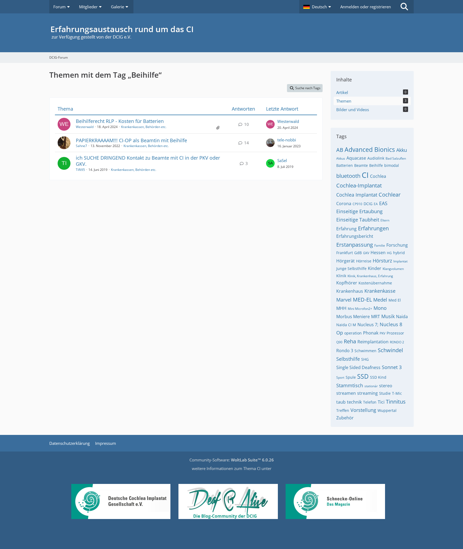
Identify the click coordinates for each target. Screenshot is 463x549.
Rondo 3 (344, 351)
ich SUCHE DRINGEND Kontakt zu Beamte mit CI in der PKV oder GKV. (148, 161)
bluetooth (348, 175)
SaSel (282, 160)
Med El (395, 300)
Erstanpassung (354, 244)
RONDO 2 (397, 342)
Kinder (374, 268)
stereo (385, 386)
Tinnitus (396, 401)
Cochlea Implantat (356, 194)
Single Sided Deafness (358, 367)
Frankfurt (344, 252)
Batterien (344, 165)
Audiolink (375, 158)
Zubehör (345, 418)
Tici (381, 402)
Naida (402, 316)
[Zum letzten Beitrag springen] (270, 124)
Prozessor (395, 333)
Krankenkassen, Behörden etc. (143, 127)
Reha (350, 341)
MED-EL (362, 299)
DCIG (368, 203)
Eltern (384, 220)
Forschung (397, 245)
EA (376, 204)
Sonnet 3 (392, 367)
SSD (363, 376)
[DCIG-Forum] (231, 32)
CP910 (357, 204)
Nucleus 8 (391, 324)
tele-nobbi (286, 139)
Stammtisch (349, 385)
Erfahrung (346, 229)
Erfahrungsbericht (354, 236)
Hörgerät (345, 261)
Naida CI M (346, 324)
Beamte (361, 165)
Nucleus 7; (367, 325)
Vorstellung (363, 410)
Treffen (342, 410)
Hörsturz (382, 260)
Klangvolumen (393, 268)
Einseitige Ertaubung (359, 211)
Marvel (344, 299)
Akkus (340, 158)
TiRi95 (80, 169)
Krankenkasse (379, 291)
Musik (388, 316)
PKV (382, 333)
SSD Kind (378, 377)
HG (389, 253)
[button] (317, 6)
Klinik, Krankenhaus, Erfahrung (370, 276)
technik (354, 402)
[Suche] (404, 6)
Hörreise (363, 261)
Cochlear (390, 194)
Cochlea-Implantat (359, 185)
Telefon (369, 402)
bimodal (391, 165)
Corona (343, 203)
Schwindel (390, 350)
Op (339, 332)
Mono (380, 308)
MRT (375, 316)
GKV (366, 253)
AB (339, 149)
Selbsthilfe (348, 359)
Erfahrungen (373, 228)
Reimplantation (373, 342)
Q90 (339, 342)
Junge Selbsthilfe (351, 268)
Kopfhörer (346, 283)
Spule (351, 377)
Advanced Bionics (370, 149)
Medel (380, 299)
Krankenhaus (349, 291)
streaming (367, 393)
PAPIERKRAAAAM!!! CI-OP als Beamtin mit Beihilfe (131, 140)
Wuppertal (387, 410)
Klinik (341, 275)
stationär (371, 386)
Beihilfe (376, 165)
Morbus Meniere (353, 316)
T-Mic (397, 393)
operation (353, 333)
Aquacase (356, 158)
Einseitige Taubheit (357, 219)
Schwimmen (365, 350)
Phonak (370, 333)
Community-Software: (231, 459)
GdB (358, 252)
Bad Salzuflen (396, 158)
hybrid (399, 252)
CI (365, 175)
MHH (341, 308)
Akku (401, 150)
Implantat (400, 261)
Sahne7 (81, 146)
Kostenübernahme (375, 282)
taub (341, 402)
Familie (379, 245)
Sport (340, 377)
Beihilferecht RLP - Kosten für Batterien (120, 121)
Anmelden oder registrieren (365, 6)
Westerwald (85, 127)
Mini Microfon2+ (360, 308)
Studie (385, 393)
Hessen (378, 252)
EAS (383, 203)
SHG (365, 359)
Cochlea (378, 176)
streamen (346, 393)
